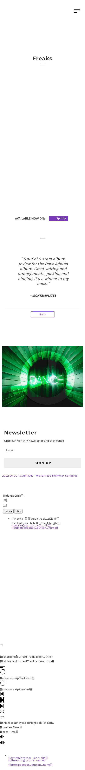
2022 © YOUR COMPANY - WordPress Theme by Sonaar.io (40, 475)
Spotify (61, 218)
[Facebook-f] (29, 417)
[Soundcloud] (18, 417)
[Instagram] (7, 417)
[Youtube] (51, 417)
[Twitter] (40, 417)
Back (42, 314)
